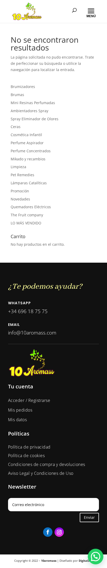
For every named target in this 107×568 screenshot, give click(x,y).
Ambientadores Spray (29, 110)
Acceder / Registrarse (29, 400)
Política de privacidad (29, 447)
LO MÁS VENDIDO (26, 222)
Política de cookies (26, 455)
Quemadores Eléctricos (31, 206)
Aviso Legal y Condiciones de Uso (40, 473)
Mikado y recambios (28, 158)
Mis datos (17, 419)
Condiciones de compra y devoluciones (46, 464)
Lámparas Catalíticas (29, 182)
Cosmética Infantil (26, 134)
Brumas (17, 94)
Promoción (20, 190)
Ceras (16, 126)
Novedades (20, 199)
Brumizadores (23, 86)
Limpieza (18, 166)
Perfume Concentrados (31, 150)
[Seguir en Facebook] (47, 532)
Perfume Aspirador (27, 142)
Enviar (89, 517)
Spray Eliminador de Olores (34, 118)
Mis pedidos (20, 410)
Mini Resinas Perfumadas (33, 102)
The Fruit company (27, 214)
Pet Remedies (22, 174)
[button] (95, 556)
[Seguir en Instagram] (59, 532)
